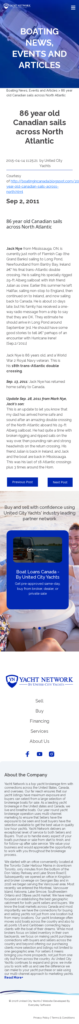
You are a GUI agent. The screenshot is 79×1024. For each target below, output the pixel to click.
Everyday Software (39, 1004)
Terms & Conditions (63, 1017)
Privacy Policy (41, 1017)
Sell (39, 701)
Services (39, 731)
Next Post (60, 482)
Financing (39, 721)
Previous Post (22, 482)
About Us (39, 741)
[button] (39, 8)
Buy (40, 711)
